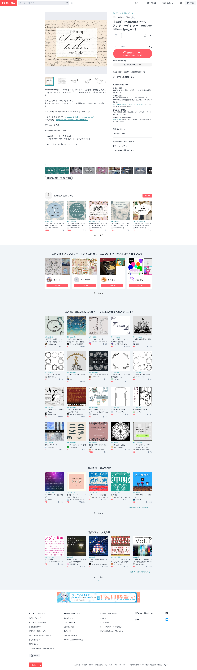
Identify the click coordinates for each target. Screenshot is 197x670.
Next (105, 43)
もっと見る (98, 293)
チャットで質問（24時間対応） (111, 627)
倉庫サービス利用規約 (96, 665)
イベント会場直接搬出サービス (40, 635)
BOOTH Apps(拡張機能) (37, 622)
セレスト (56, 280)
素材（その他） (129, 13)
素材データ (117, 13)
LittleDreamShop (63, 195)
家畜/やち (139, 280)
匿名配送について (35, 627)
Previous (46, 43)
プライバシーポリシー (121, 146)
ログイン (138, 3)
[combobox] (43, 3)
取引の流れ (119, 129)
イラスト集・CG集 (94, 221)
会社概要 (77, 665)
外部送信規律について (137, 665)
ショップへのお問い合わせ (122, 150)
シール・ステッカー (139, 221)
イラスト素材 (49, 221)
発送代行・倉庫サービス (37, 631)
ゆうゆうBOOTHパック (136, 104)
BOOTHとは (151, 3)
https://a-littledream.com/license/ (79, 117)
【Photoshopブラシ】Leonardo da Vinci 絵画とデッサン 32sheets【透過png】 (120, 224)
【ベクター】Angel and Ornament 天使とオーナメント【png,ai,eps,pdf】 (54, 224)
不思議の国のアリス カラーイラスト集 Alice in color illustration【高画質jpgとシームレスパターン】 (98, 224)
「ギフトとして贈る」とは (124, 77)
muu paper (85, 280)
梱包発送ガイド (34, 640)
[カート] (133, 17)
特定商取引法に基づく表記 (122, 141)
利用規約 (84, 665)
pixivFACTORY (117, 119)
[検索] (66, 3)
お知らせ (103, 618)
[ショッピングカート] (181, 3)
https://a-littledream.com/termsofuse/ (72, 120)
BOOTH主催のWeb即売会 (73, 640)
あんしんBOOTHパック (120, 104)
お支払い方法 (120, 133)
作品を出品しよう (168, 3)
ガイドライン (108, 665)
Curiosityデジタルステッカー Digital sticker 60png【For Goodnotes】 (142, 224)
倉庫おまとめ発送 (70, 635)
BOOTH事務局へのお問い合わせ (111, 631)
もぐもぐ (111, 280)
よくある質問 (104, 622)
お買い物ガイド (69, 622)
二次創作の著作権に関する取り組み (41, 648)
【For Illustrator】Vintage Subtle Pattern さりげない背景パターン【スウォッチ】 (76, 224)
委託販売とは (33, 644)
